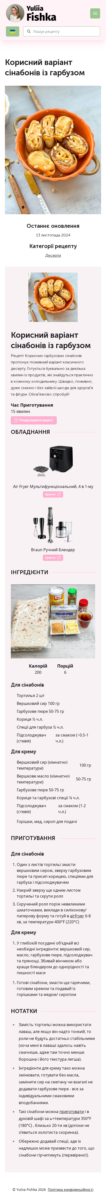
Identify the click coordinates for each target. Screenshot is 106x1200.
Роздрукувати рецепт (36, 420)
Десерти (53, 255)
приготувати (71, 1111)
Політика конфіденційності (70, 1189)
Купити (50, 494)
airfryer (77, 916)
